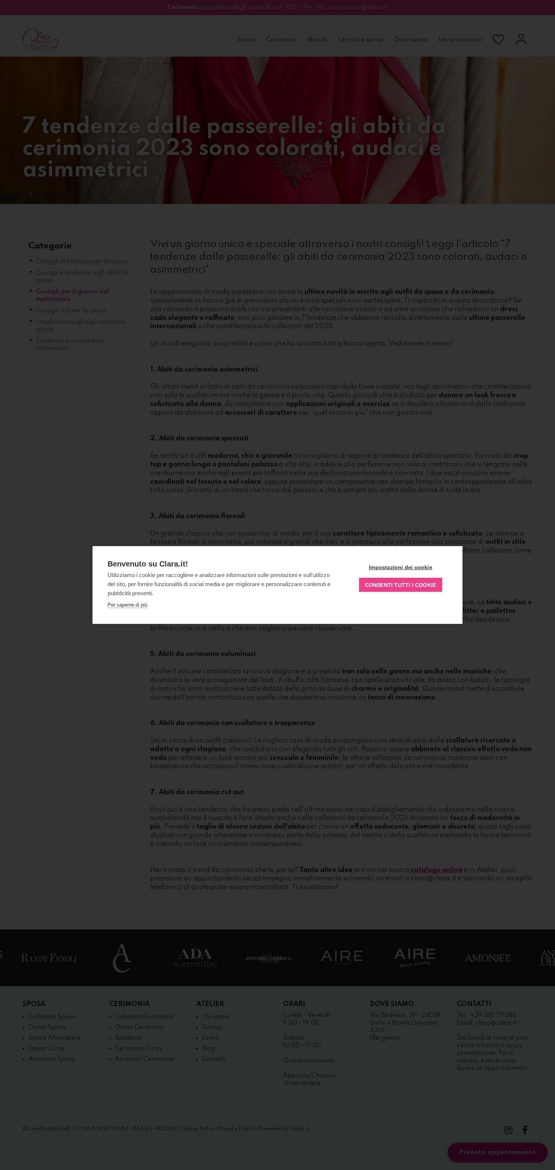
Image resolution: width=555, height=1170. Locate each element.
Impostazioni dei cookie (400, 567)
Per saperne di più (127, 605)
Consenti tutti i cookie (400, 585)
